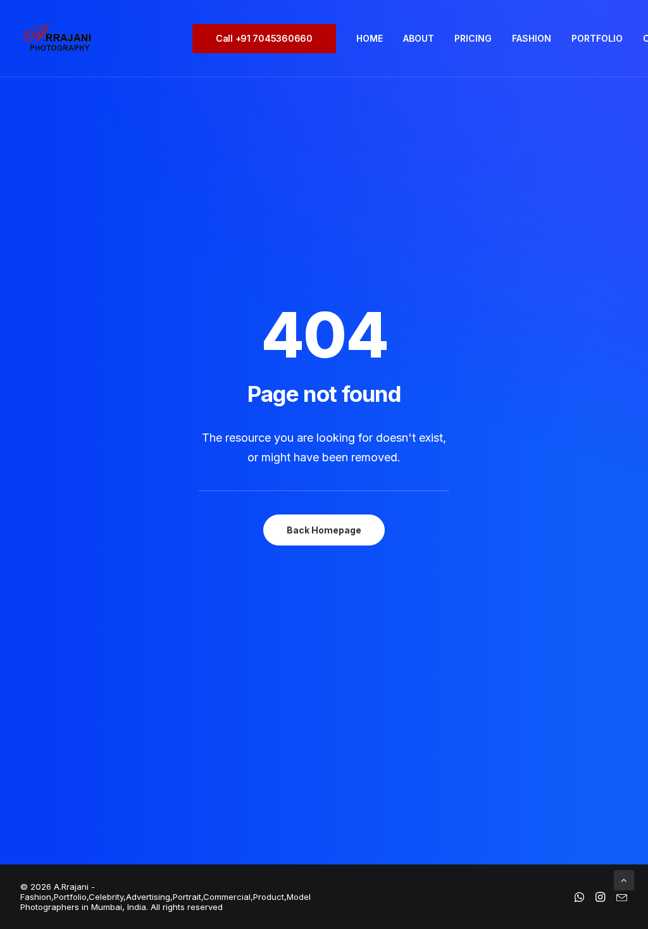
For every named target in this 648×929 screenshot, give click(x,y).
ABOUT (418, 38)
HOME (369, 38)
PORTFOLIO (597, 38)
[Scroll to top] (624, 879)
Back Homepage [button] (324, 530)
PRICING (473, 38)
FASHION (531, 38)
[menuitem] (268, 38)
